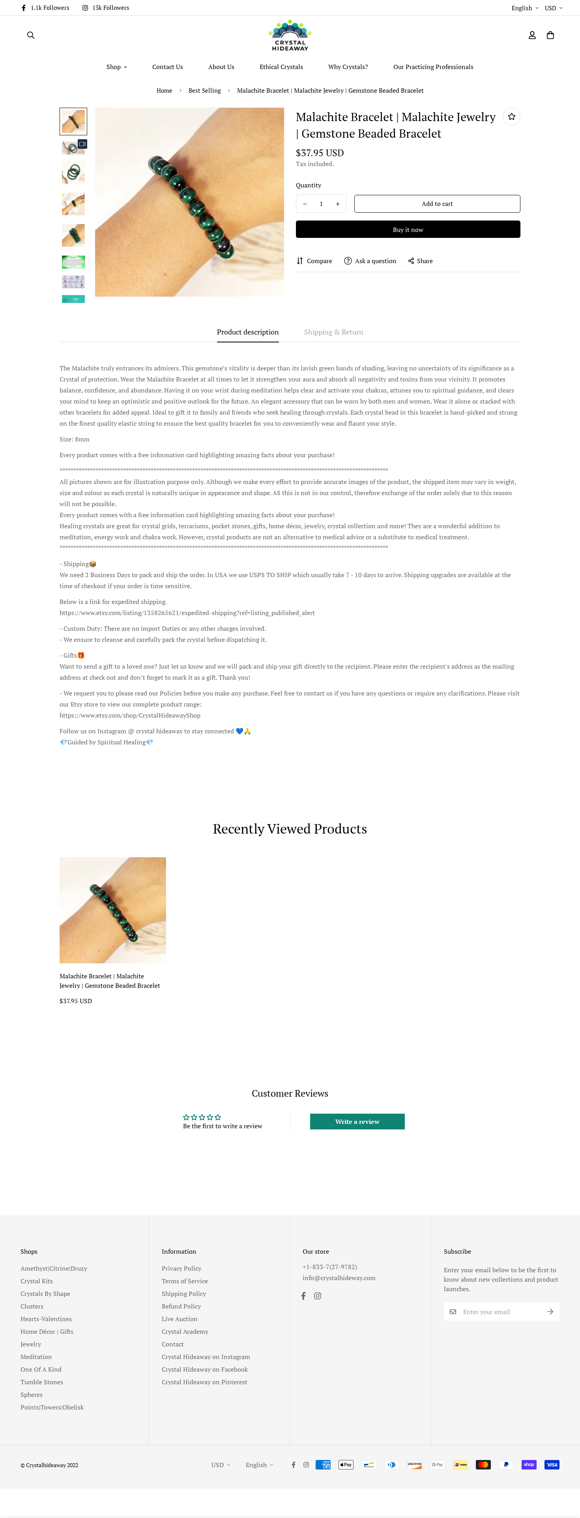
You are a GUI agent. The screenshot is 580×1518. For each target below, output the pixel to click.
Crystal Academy (185, 1331)
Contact (173, 1344)
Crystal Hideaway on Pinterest (204, 1382)
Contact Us (167, 66)
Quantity (308, 185)
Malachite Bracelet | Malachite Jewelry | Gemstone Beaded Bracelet (110, 981)
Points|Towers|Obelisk (52, 1407)
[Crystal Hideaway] (290, 35)
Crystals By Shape (45, 1293)
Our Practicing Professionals (433, 66)
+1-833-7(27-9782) (330, 1266)
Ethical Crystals (281, 66)
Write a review (357, 1121)
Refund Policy (181, 1306)
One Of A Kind (41, 1369)
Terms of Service (185, 1281)
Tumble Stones (42, 1382)
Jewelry (31, 1344)
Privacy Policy (181, 1268)
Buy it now (408, 229)
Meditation (36, 1356)
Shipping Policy (184, 1293)
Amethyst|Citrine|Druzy (54, 1268)
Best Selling (205, 90)
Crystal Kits (37, 1281)
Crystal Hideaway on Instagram (206, 1356)
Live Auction (180, 1318)
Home (164, 90)
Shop (114, 66)
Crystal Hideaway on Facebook (205, 1369)
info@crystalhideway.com (339, 1277)
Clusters (32, 1306)
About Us (221, 66)
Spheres (32, 1394)
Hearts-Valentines (46, 1318)
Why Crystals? (348, 66)
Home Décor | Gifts (47, 1331)
